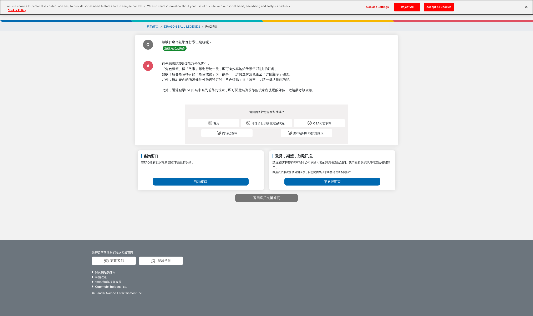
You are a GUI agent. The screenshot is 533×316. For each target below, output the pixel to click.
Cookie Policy (17, 10)
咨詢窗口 (153, 26)
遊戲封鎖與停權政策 (108, 282)
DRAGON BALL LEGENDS (182, 26)
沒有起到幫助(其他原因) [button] (309, 133)
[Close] (526, 6)
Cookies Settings (377, 7)
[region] (266, 7)
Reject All (407, 7)
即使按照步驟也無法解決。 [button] (269, 123)
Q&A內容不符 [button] (322, 123)
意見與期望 (332, 182)
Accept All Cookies (438, 7)
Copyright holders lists (111, 286)
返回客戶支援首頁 (266, 198)
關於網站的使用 (105, 272)
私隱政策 (101, 277)
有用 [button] (216, 123)
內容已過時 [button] (229, 133)
